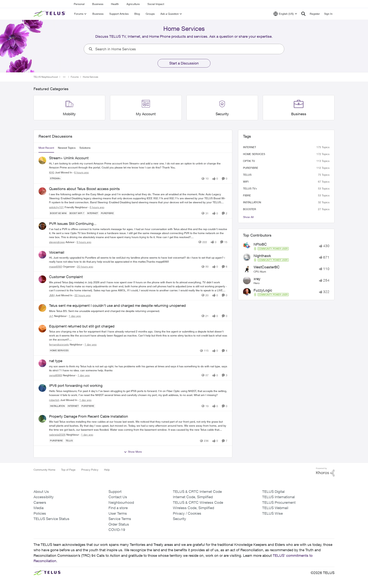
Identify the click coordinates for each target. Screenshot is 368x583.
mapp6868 (55, 266)
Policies (40, 513)
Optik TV (249, 160)
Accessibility (44, 497)
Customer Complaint (66, 277)
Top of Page (68, 469)
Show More (135, 451)
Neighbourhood (121, 502)
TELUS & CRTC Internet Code (197, 491)
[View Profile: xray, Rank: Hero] (247, 280)
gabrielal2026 (57, 434)
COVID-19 (116, 529)
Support (115, 491)
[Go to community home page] (50, 14)
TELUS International (278, 497)
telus (247, 174)
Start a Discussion (184, 63)
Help (107, 469)
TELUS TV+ (250, 188)
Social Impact (155, 4)
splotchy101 (56, 207)
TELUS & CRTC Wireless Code (198, 502)
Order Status (118, 524)
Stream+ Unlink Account (69, 158)
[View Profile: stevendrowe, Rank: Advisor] (42, 226)
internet (249, 147)
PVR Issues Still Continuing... (72, 223)
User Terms (117, 513)
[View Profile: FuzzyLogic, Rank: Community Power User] (247, 292)
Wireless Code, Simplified (193, 508)
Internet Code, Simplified (193, 497)
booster (249, 209)
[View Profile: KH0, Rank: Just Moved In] (42, 160)
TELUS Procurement (279, 502)
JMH (52, 295)
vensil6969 (55, 375)
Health (115, 4)
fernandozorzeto (59, 344)
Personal (79, 4)
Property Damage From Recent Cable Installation (88, 416)
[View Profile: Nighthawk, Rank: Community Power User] (247, 257)
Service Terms (119, 519)
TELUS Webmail (275, 508)
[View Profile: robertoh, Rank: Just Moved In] (42, 388)
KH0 (51, 172)
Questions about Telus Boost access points (84, 189)
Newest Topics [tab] (67, 147)
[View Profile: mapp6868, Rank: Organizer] (42, 255)
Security (179, 519)
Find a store (118, 508)
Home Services (254, 154)
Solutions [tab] (84, 147)
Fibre (247, 195)
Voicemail (56, 252)
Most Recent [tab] (46, 147)
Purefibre (250, 167)
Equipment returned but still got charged (81, 326)
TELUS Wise (272, 513)
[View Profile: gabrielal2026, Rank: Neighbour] (42, 419)
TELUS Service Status (51, 519)
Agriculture (133, 4)
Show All (248, 217)
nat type (55, 361)
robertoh (54, 400)
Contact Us (117, 497)
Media (39, 508)
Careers (40, 502)
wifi (246, 181)
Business (97, 4)
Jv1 (51, 316)
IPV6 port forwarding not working (76, 385)
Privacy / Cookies (187, 513)
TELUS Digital (273, 491)
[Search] (303, 13)
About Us (41, 491)
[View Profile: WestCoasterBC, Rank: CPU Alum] (247, 269)
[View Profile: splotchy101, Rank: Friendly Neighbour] (42, 191)
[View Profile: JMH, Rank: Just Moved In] (42, 279)
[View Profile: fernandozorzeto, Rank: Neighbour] (42, 328)
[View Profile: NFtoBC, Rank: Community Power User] (247, 246)
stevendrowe (57, 242)
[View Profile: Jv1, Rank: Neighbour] (42, 308)
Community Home (44, 469)
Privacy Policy (89, 469)
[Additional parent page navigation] (64, 77)
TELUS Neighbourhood (46, 76)
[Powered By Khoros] (325, 472)
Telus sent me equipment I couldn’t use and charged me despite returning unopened (117, 305)
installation (252, 202)
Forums (75, 76)
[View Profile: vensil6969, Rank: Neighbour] (42, 363)
